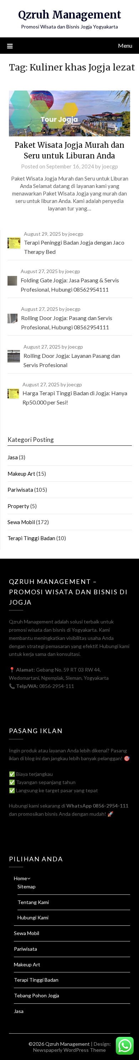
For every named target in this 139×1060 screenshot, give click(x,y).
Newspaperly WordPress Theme (69, 1050)
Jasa (12, 457)
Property (18, 506)
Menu (125, 45)
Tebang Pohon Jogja (36, 995)
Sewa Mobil (21, 522)
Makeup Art (21, 473)
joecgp (110, 166)
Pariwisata (20, 489)
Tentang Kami (33, 902)
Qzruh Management (69, 14)
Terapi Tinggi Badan (31, 538)
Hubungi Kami (32, 917)
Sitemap (26, 886)
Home (20, 878)
